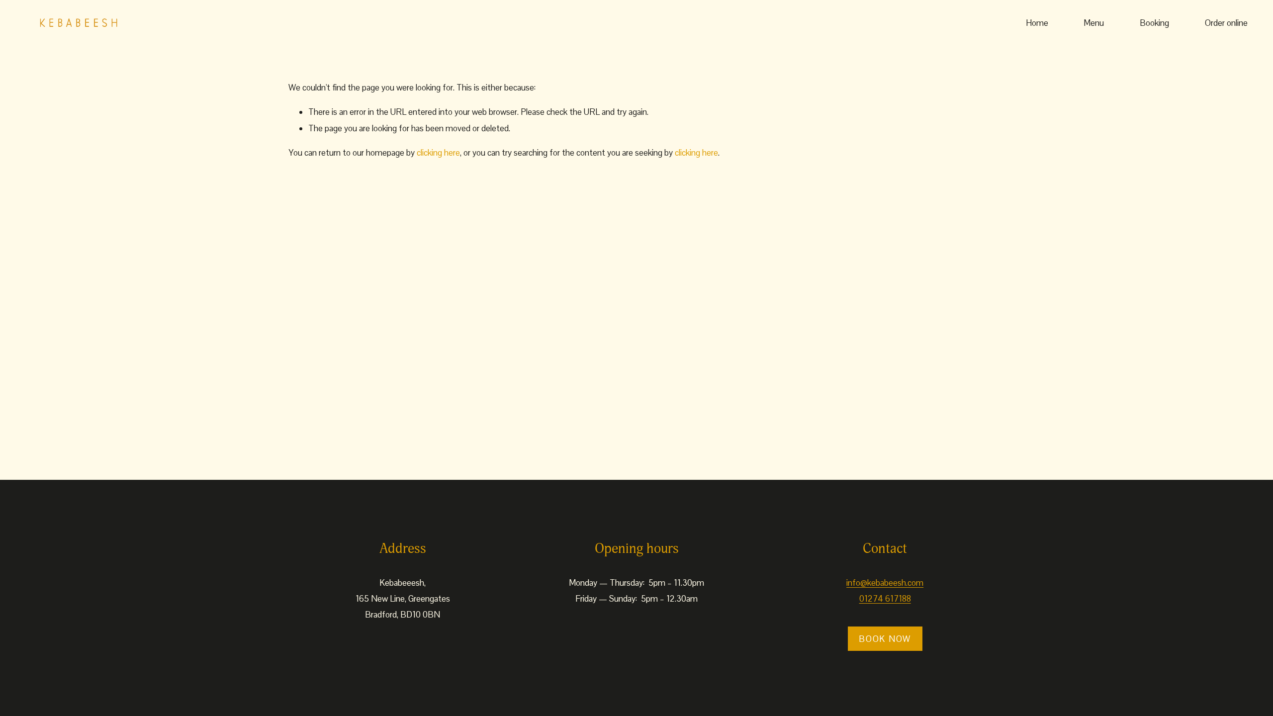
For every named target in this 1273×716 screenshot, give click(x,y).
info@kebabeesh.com (884, 582)
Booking (1154, 22)
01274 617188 (885, 598)
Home (1037, 22)
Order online (1226, 22)
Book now (885, 638)
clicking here (438, 152)
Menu (1094, 22)
